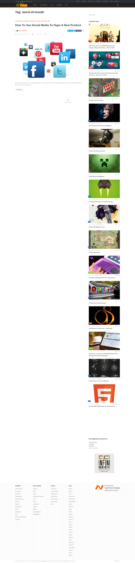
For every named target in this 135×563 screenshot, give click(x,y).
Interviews (54, 496)
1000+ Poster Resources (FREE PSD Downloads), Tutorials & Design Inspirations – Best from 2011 (102, 46)
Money (70, 534)
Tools (70, 552)
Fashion (71, 506)
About (78, 1)
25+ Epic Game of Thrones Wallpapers (99, 381)
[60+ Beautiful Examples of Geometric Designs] (104, 189)
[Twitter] (18, 1)
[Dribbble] (31, 1)
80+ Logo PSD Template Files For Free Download (102, 406)
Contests (53, 488)
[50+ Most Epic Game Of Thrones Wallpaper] (104, 113)
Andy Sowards (22, 30)
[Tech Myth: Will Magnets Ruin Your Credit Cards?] (104, 265)
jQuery (35, 506)
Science (71, 545)
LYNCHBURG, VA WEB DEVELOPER (32, 561)
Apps (34, 491)
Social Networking (20, 517)
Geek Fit (71, 519)
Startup (17, 519)
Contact (117, 1)
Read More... (19, 89)
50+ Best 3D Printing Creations (97, 151)
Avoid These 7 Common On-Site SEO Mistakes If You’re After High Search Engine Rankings (103, 354)
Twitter (71, 30)
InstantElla (91, 446)
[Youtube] (20, 1)
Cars (70, 494)
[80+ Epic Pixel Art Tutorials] (104, 87)
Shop (111, 1)
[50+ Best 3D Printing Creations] (104, 138)
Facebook (78, 30)
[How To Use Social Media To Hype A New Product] (49, 58)
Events (17, 501)
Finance (17, 504)
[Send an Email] (23, 1)
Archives (83, 1)
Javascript (36, 504)
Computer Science (38, 496)
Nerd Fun (71, 542)
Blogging (18, 491)
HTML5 (34, 501)
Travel (71, 555)
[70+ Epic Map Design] (104, 239)
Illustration (54, 491)
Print (52, 504)
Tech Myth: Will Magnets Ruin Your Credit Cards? (102, 277)
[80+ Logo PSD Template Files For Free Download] (104, 393)
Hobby (70, 527)
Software (71, 547)
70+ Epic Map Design (94, 252)
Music (70, 540)
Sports (71, 550)
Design (35, 5)
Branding (26, 21)
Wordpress (36, 514)
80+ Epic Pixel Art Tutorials (96, 100)
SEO (49, 21)
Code (34, 494)
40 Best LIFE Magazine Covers (97, 227)
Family (70, 504)
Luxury (71, 532)
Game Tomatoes (93, 442)
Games (70, 514)
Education (72, 496)
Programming (37, 512)
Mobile (35, 509)
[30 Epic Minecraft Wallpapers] (104, 163)
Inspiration (54, 494)
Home (70, 529)
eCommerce (18, 496)
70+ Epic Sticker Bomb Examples (97, 303)
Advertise (105, 1)
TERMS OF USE (72, 561)
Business (59, 5)
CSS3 (34, 499)
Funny (70, 512)
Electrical (72, 499)
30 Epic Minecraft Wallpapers (96, 176)
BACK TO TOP (117, 561)
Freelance (18, 506)
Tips (66, 5)
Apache (35, 488)
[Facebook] (16, 1)
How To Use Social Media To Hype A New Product (48, 25)
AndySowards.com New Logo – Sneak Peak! (100, 328)
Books (70, 491)
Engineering (72, 501)
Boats (70, 488)
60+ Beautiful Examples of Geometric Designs (101, 201)
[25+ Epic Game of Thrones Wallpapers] (104, 368)
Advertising (19, 21)
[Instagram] (29, 1)
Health (71, 524)
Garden (71, 517)
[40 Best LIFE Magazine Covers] (104, 214)
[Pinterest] (27, 1)
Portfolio (90, 1)
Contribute (98, 1)
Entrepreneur (19, 499)
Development (43, 5)
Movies (71, 537)
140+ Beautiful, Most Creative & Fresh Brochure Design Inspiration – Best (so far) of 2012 (103, 74)
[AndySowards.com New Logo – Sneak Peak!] (104, 315)
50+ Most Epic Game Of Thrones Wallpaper (100, 125)
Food (70, 509)
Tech (52, 5)
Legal (16, 509)
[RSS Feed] (25, 1)
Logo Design (54, 499)
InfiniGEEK (91, 444)
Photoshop (54, 501)
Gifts (70, 522)
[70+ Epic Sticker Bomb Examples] (104, 290)
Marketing (44, 21)
